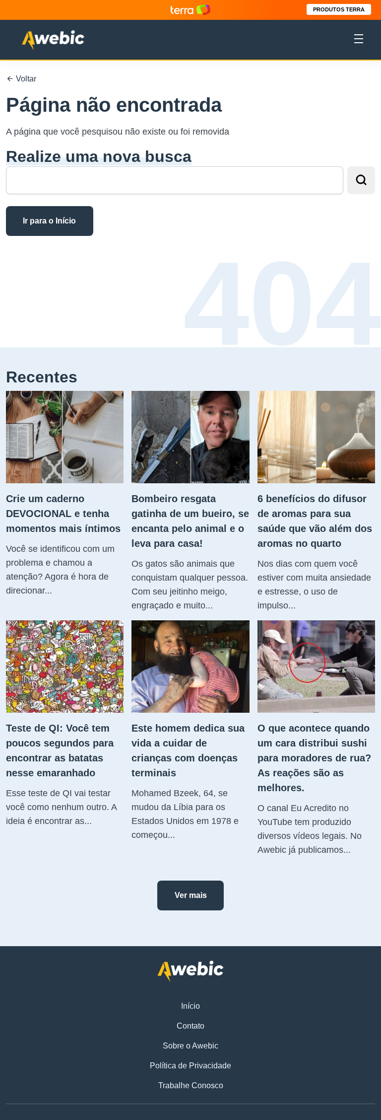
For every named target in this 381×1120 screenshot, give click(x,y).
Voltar (25, 79)
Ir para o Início (49, 221)
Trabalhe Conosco (190, 1085)
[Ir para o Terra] (190, 9)
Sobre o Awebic (190, 1046)
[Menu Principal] (358, 40)
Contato (190, 1026)
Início (190, 1006)
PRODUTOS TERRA (339, 9)
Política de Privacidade (190, 1065)
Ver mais (191, 895)
